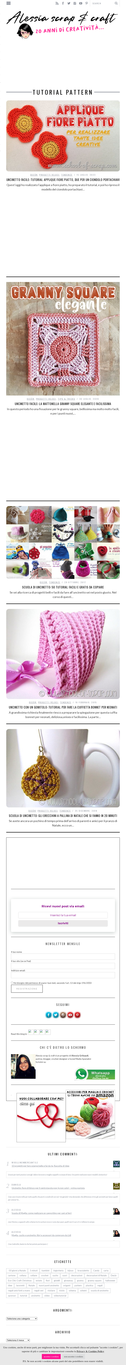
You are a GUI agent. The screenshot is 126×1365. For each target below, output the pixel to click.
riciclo (62, 1290)
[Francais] (48, 1034)
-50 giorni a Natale (17, 1270)
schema (72, 1290)
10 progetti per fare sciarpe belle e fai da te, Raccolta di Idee (40, 1166)
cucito (55, 1275)
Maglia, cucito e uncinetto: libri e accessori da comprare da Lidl (41, 1235)
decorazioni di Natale (96, 1275)
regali (100, 1285)
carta (106, 1270)
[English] (30, 1034)
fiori (48, 1280)
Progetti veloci (49, 174)
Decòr (34, 174)
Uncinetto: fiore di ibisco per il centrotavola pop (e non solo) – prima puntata (48, 1188)
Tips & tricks (66, 398)
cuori (64, 1275)
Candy (96, 1270)
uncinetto (35, 1295)
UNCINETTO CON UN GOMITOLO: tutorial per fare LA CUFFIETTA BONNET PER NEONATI (63, 707)
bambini (45, 1270)
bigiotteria (58, 1270)
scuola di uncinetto (100, 1290)
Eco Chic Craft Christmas (20, 1280)
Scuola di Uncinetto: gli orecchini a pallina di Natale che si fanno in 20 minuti (63, 815)
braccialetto (83, 1270)
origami (66, 1285)
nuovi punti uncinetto (49, 1285)
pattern (78, 1285)
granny (80, 1280)
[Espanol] (42, 1034)
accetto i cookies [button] (51, 1356)
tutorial (23, 1295)
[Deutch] (36, 1034)
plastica (89, 1285)
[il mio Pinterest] (77, 1017)
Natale (32, 1285)
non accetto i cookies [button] (73, 1356)
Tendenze (66, 174)
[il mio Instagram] (63, 1017)
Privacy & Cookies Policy (90, 1351)
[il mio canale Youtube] (70, 1017)
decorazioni (76, 1275)
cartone (11, 1275)
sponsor (12, 1295)
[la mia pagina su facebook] (48, 1017)
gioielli (57, 1280)
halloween (110, 1280)
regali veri (38, 1290)
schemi (83, 1290)
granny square (94, 1280)
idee (10, 1285)
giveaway (68, 1280)
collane (33, 1275)
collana (23, 1275)
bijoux (71, 1270)
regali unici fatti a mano (19, 1290)
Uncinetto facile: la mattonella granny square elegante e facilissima (63, 404)
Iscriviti (63, 923)
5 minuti (34, 1270)
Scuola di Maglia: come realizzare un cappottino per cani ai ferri (42, 1213)
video (47, 1295)
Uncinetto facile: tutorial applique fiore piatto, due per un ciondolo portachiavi (63, 179)
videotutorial (60, 1295)
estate (39, 1280)
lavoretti (20, 1285)
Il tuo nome (16, 952)
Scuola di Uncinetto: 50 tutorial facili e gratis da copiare (63, 587)
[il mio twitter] (55, 1017)
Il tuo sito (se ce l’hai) (21, 961)
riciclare (51, 1290)
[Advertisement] (63, 65)
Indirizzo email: (18, 970)
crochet (44, 1275)
